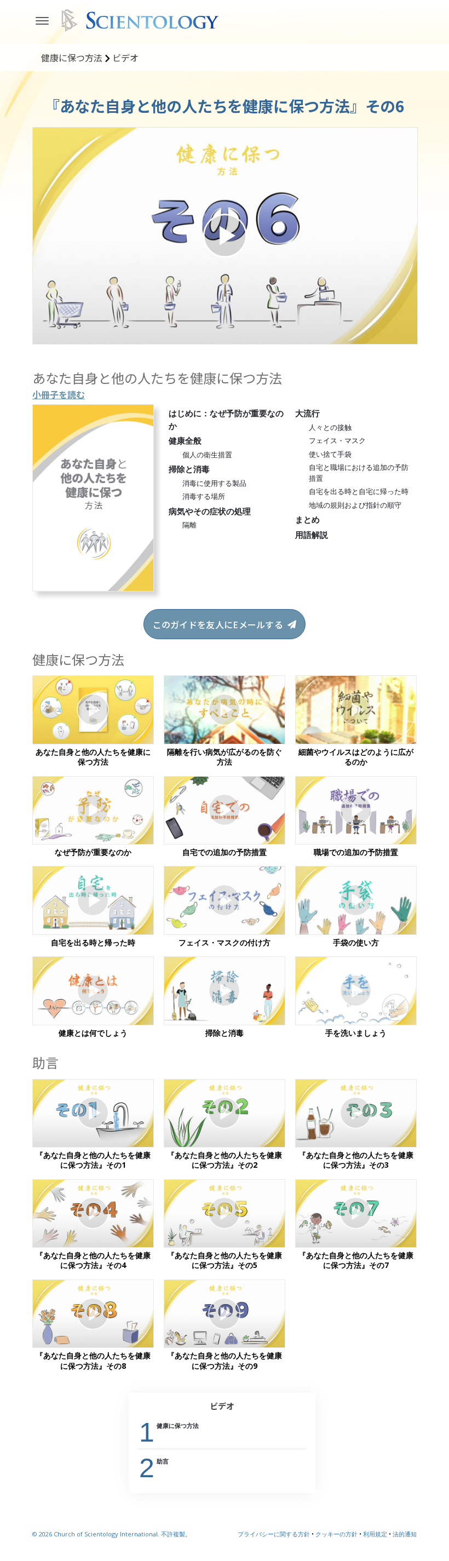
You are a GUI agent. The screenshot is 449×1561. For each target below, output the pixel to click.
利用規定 (375, 1534)
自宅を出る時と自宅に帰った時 (358, 491)
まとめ (307, 519)
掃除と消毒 (189, 468)
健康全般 (185, 440)
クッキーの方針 (336, 1534)
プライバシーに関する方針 (274, 1534)
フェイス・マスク (337, 440)
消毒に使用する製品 (214, 483)
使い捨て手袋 (330, 454)
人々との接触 (330, 427)
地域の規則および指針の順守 (355, 505)
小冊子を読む (58, 394)
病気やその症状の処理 (210, 511)
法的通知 (405, 1534)
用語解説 (311, 534)
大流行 (307, 413)
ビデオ (222, 1405)
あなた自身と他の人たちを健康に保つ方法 (157, 377)
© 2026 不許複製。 (111, 1534)
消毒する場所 (203, 496)
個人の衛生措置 (207, 455)
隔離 (189, 525)
